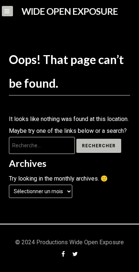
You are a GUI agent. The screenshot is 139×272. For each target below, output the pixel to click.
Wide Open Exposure (69, 11)
